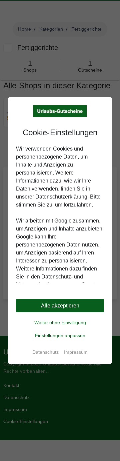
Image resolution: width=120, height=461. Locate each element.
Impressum (76, 352)
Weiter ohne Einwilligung (60, 322)
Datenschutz (45, 352)
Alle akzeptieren (60, 305)
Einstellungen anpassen (60, 335)
